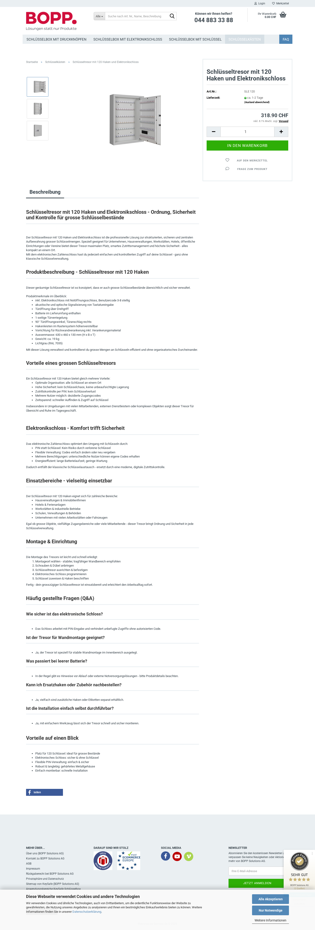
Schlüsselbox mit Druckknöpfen (56, 39)
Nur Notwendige (270, 910)
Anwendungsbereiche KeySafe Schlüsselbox (53, 889)
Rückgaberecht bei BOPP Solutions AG (50, 873)
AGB (28, 863)
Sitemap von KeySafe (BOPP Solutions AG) (52, 883)
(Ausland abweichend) (257, 102)
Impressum (33, 868)
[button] (213, 132)
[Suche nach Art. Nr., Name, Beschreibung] (172, 16)
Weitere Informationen (270, 920)
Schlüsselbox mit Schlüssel (195, 39)
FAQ (286, 39)
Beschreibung (45, 192)
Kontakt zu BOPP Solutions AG (45, 858)
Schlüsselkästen (245, 39)
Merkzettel (282, 3)
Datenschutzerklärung (86, 911)
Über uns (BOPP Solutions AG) (45, 853)
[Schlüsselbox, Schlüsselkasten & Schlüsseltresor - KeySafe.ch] (56, 21)
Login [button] (261, 3)
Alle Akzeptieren (271, 899)
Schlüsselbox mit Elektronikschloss (127, 39)
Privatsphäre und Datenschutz (45, 878)
